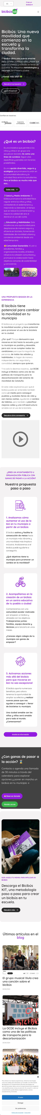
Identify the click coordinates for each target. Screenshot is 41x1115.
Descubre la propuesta (12, 84)
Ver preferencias (20, 1108)
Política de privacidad (17, 1112)
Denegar (20, 1103)
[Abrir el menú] (38, 12)
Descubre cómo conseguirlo (14, 415)
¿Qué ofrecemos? (10, 91)
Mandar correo (9, 804)
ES (7, 4)
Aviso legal (27, 1112)
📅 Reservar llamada (12, 796)
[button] (38, 1077)
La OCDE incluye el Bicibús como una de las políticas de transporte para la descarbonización (20, 1033)
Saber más (10, 189)
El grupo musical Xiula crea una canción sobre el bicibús (20, 981)
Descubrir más (9, 910)
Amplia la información (20, 734)
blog (20, 937)
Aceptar (20, 1097)
